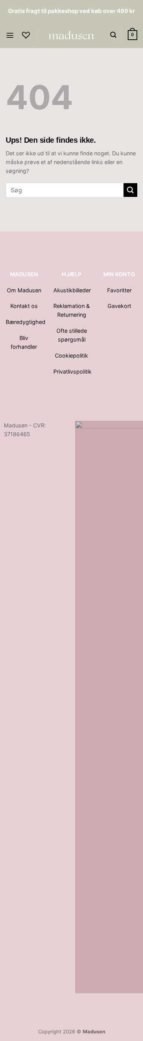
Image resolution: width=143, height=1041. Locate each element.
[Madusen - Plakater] (71, 35)
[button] (10, 35)
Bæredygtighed (25, 322)
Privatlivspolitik (72, 371)
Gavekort (119, 306)
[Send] (130, 190)
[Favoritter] (26, 35)
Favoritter (119, 290)
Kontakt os (24, 306)
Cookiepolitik (71, 355)
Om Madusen (24, 290)
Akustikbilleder (72, 290)
